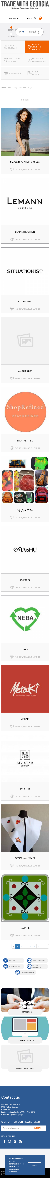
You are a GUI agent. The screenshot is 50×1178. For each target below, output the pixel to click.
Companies (17, 87)
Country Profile (15, 18)
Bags (30, 87)
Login (27, 18)
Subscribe (38, 1128)
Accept (34, 1165)
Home (3, 87)
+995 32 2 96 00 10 (27, 1112)
